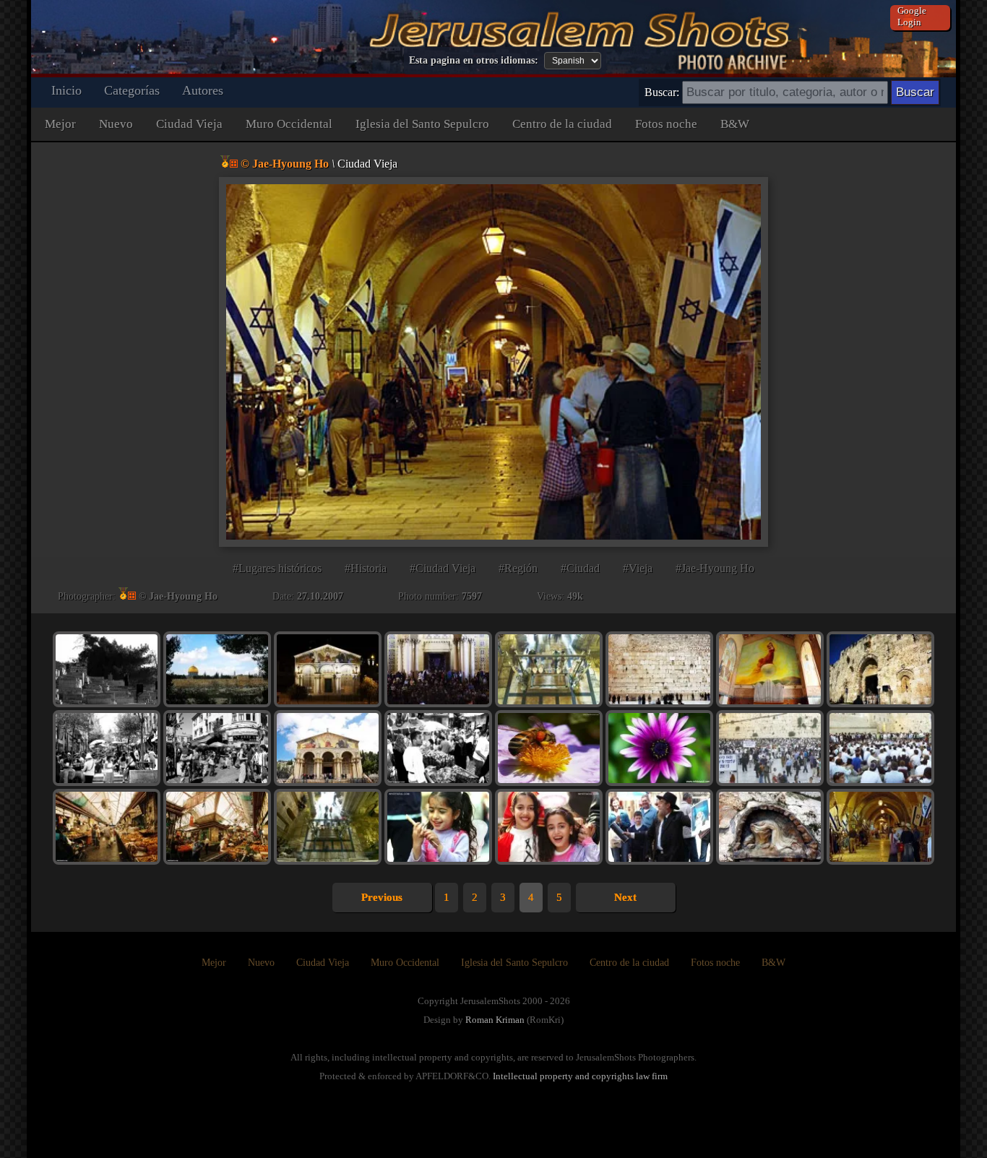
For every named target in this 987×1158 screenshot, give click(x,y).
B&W (734, 124)
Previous (381, 897)
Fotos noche (666, 124)
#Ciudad (580, 568)
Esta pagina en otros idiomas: (473, 60)
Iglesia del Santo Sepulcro (422, 124)
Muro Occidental (289, 124)
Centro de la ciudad (562, 124)
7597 (472, 596)
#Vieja (637, 568)
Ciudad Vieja (189, 124)
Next (625, 897)
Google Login (911, 16)
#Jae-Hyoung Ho (715, 568)
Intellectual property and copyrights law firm (580, 1076)
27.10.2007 (320, 596)
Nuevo (116, 124)
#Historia (366, 568)
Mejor (60, 124)
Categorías (132, 90)
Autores (202, 90)
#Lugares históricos (277, 568)
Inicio (66, 90)
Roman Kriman (495, 1019)
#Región (518, 568)
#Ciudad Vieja (442, 568)
